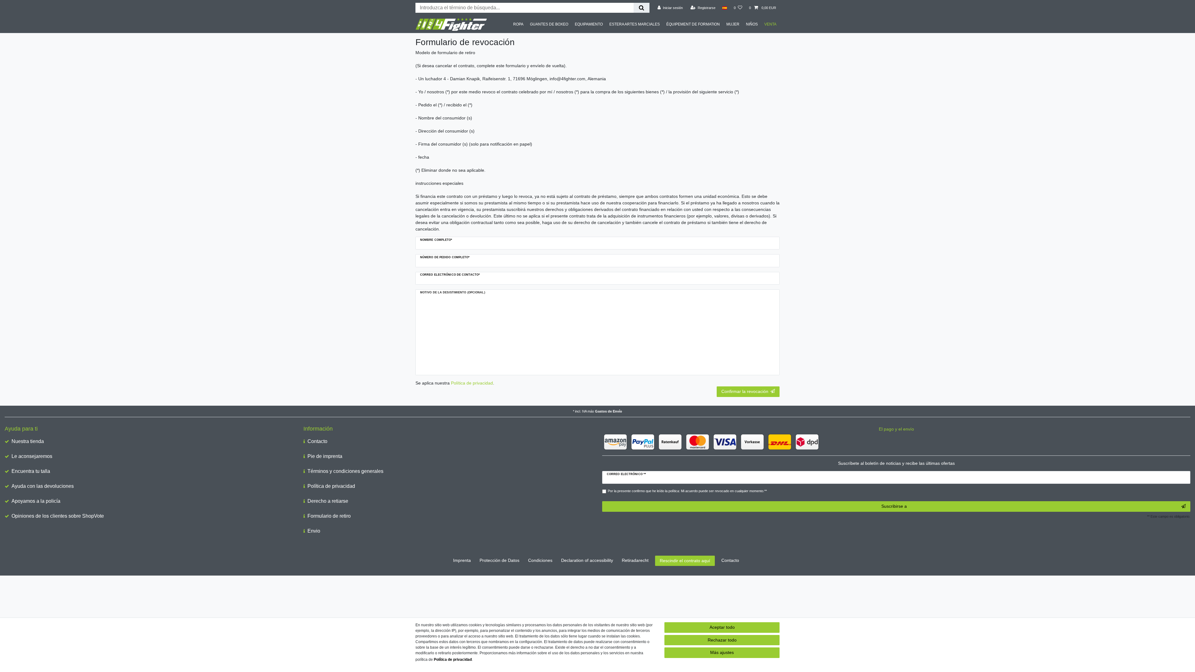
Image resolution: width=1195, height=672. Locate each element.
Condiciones (540, 560)
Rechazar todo (722, 639)
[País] (724, 8)
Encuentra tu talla (31, 471)
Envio (313, 531)
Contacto (317, 441)
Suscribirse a (894, 506)
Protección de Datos (499, 560)
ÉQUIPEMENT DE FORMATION (693, 24)
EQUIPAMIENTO (589, 24)
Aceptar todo (722, 627)
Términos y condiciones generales (345, 471)
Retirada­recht (635, 560)
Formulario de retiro (329, 516)
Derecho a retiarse (327, 501)
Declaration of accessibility (587, 560)
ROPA (518, 24)
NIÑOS (752, 24)
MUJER (732, 24)
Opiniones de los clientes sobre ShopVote (58, 516)
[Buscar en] (641, 8)
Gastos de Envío (608, 411)
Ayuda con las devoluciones (43, 486)
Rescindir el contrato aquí (685, 560)
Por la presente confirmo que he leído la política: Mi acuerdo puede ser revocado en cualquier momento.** (687, 491)
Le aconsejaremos (32, 456)
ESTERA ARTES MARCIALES (634, 24)
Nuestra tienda (28, 441)
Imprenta (462, 560)
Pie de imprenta (324, 456)
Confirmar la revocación (744, 391)
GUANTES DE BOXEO (549, 24)
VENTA (770, 24)
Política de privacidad (331, 486)
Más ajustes (722, 652)
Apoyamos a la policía (36, 501)
